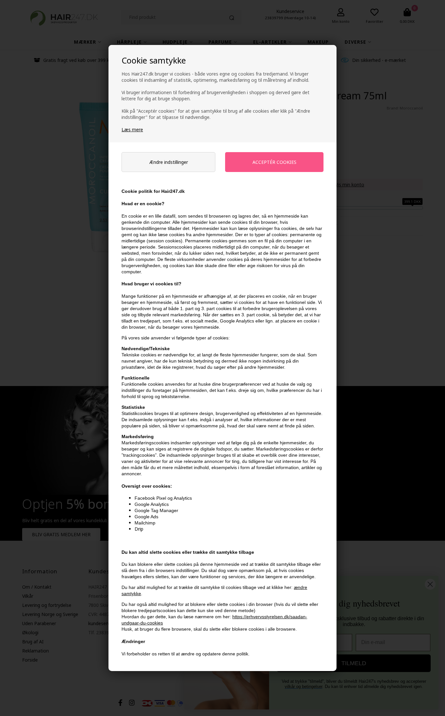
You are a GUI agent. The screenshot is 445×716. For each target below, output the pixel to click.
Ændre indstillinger (168, 162)
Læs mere (132, 129)
